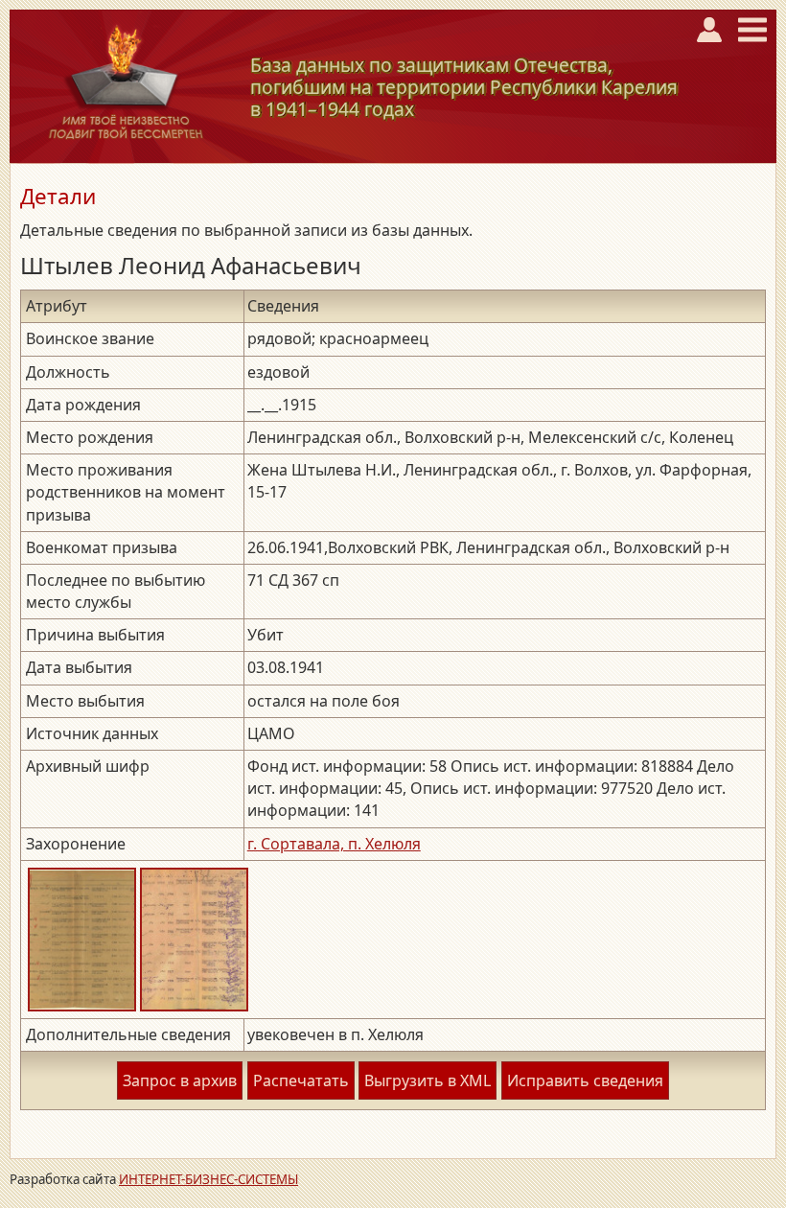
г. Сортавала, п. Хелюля (334, 843)
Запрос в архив (180, 1080)
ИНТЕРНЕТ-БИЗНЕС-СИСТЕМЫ (208, 1179)
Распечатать (301, 1080)
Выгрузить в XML (427, 1080)
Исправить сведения (585, 1080)
